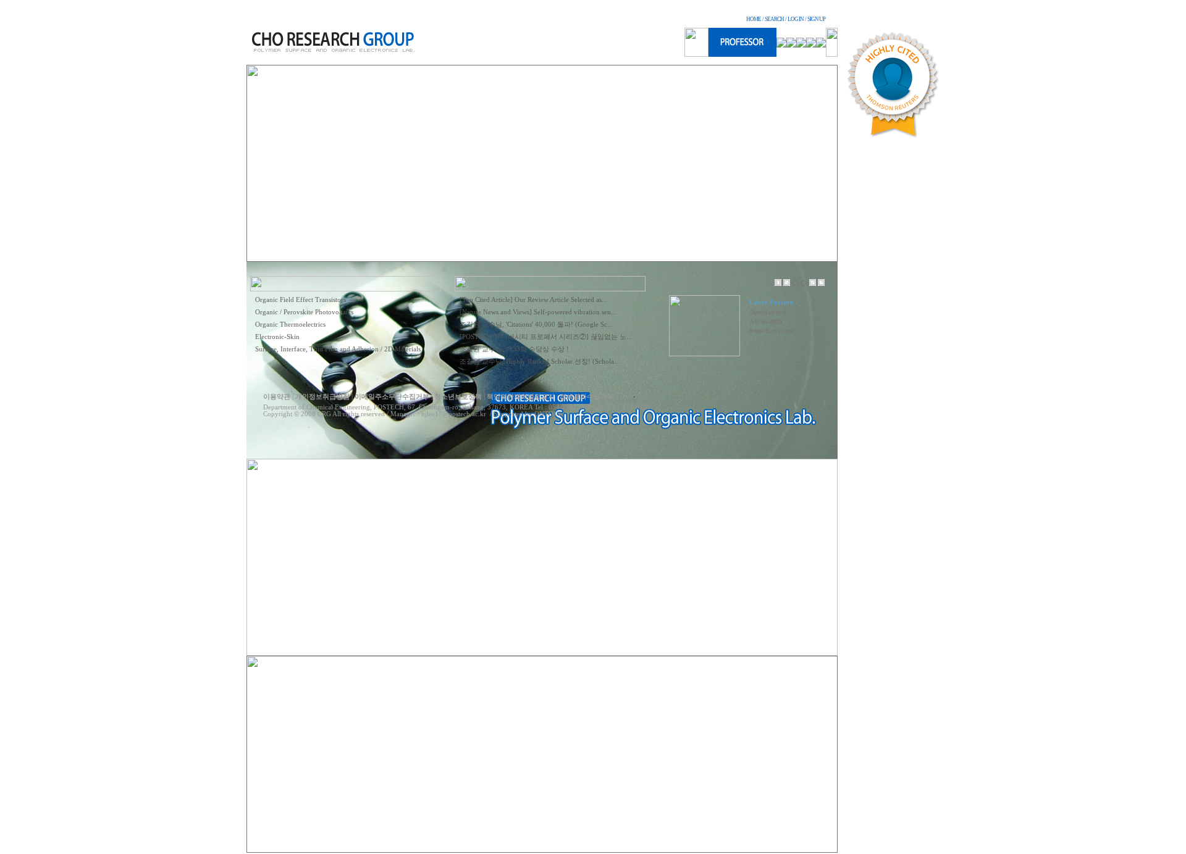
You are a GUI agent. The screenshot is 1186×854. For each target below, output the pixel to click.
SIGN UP (816, 19)
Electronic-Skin (277, 336)
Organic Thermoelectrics (290, 324)
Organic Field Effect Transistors (300, 299)
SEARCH (774, 19)
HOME (753, 19)
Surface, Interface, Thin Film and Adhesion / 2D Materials (338, 349)
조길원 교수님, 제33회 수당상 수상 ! (514, 349)
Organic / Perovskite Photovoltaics (304, 312)
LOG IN (796, 19)
